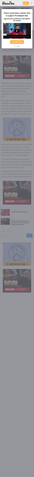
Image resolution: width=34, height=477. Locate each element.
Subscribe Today (17, 42)
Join (26, 3)
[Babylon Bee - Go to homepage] (8, 3)
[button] (31, 3)
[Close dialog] (29, 11)
